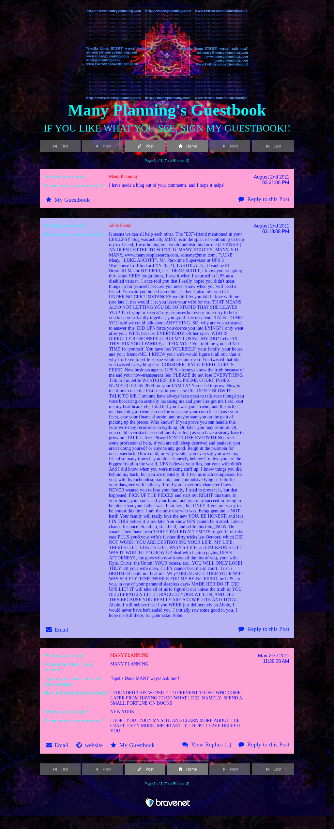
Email (61, 629)
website (94, 745)
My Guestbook (72, 199)
